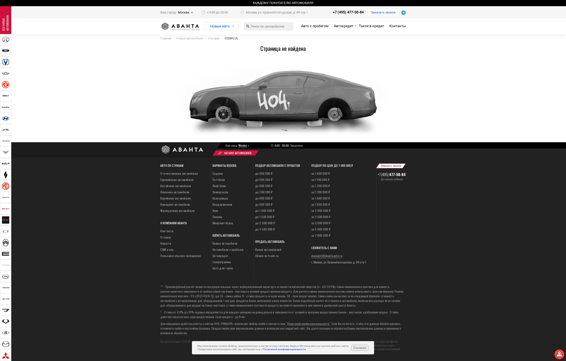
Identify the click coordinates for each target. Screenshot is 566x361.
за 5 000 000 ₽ (321, 229)
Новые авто (220, 26)
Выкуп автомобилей (268, 249)
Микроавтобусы (222, 223)
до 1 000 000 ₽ (265, 210)
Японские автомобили (174, 192)
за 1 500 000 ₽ (320, 204)
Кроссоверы (220, 198)
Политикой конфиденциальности (284, 349)
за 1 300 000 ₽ (320, 192)
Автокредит (344, 26)
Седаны (217, 173)
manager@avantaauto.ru (326, 255)
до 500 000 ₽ (264, 179)
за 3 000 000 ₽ (321, 223)
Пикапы (217, 216)
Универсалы (220, 192)
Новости (165, 243)
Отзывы (165, 237)
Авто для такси (222, 268)
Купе (215, 210)
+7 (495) (392, 174)
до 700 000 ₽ (264, 192)
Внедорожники (222, 204)
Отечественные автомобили (179, 173)
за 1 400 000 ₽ (320, 198)
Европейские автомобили (176, 179)
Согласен (360, 347)
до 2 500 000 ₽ (265, 229)
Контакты (397, 26)
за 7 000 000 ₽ (321, 235)
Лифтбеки (219, 185)
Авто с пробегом (315, 26)
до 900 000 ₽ (264, 204)
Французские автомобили (177, 210)
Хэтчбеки (218, 179)
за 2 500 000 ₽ (321, 216)
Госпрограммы (221, 261)
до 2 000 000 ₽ (265, 223)
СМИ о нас (167, 249)
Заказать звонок (383, 12)
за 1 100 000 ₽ (320, 179)
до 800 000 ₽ (264, 198)
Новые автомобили (224, 243)
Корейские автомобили (175, 198)
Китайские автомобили (175, 185)
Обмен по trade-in (267, 255)
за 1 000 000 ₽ (320, 173)
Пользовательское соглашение (180, 255)
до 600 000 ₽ (264, 185)
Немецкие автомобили (175, 204)
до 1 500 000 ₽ (265, 216)
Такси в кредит (371, 26)
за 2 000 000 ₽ (321, 210)
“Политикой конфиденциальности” (308, 323)
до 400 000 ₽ (264, 173)
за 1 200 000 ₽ (320, 185)
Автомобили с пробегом (228, 249)
